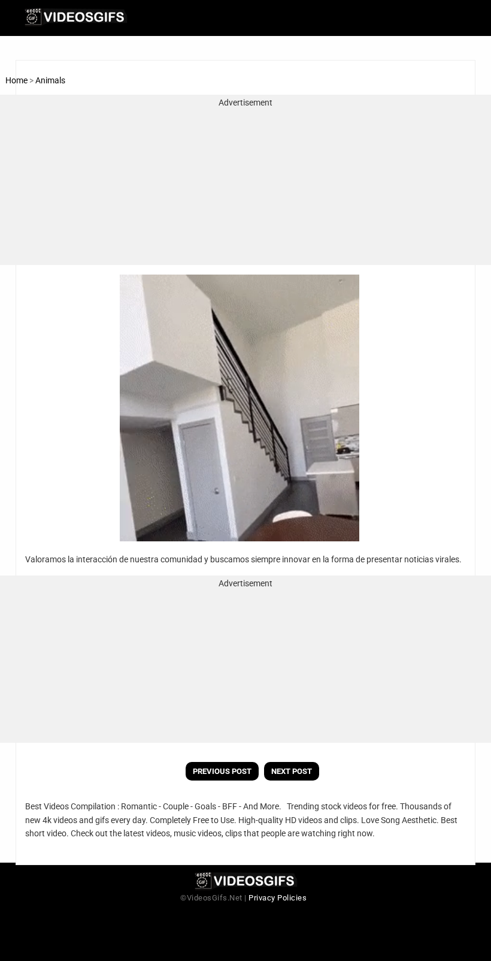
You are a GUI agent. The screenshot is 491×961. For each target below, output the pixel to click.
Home (16, 80)
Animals (50, 80)
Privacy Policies (277, 897)
